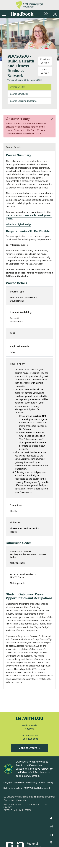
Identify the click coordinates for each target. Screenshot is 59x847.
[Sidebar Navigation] (4, 14)
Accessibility (31, 782)
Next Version (45, 71)
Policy (41, 782)
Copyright (7, 782)
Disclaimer (19, 782)
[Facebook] (51, 818)
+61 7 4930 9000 (29, 739)
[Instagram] (51, 826)
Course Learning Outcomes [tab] (24, 101)
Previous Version (45, 61)
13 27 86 (29, 728)
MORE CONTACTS (27, 748)
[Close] (52, 119)
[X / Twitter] (51, 842)
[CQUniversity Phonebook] (46, 14)
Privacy (50, 782)
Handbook (22, 14)
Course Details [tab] (17, 86)
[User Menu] (55, 14)
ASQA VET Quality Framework (37, 788)
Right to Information (12, 788)
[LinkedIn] (51, 834)
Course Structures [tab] (19, 94)
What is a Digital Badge (18, 224)
